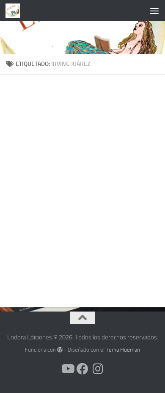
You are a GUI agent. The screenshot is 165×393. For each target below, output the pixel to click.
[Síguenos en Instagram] (98, 369)
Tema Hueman (123, 350)
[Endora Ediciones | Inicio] (15, 10)
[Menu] (154, 10)
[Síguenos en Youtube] (67, 369)
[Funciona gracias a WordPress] (60, 349)
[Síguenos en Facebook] (82, 369)
